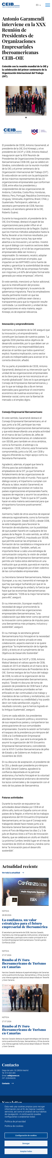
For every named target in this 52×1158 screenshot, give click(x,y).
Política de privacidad (15, 1121)
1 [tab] (26, 117)
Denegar (26, 1143)
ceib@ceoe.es (13, 1076)
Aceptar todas (26, 1151)
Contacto (6, 1083)
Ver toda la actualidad (11, 873)
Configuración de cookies (26, 1135)
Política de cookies (14, 1126)
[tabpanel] (26, 101)
